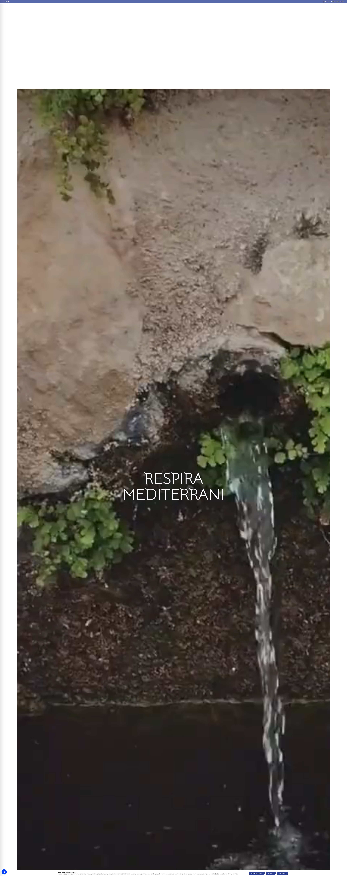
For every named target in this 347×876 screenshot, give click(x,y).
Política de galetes (232, 874)
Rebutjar (270, 873)
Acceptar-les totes (256, 873)
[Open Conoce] (198, 8)
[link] (3, 1)
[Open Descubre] (187, 8)
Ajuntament (326, 1)
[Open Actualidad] (212, 8)
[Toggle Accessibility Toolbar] (4, 872)
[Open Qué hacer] (172, 8)
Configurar (282, 873)
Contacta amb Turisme (337, 1)
